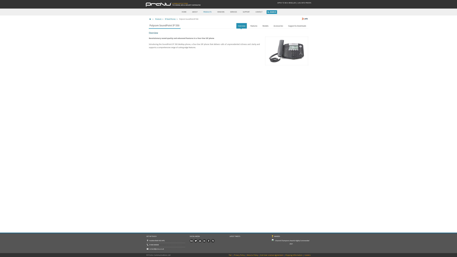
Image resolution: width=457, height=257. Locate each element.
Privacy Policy (239, 255)
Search (273, 12)
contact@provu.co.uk (156, 249)
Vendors (220, 12)
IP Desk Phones (170, 19)
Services (233, 12)
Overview (241, 26)
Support (246, 12)
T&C (230, 255)
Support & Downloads (297, 26)
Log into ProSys (304, 3)
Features (253, 26)
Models (265, 26)
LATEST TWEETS (235, 236)
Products (207, 12)
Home (184, 12)
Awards (277, 236)
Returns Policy (252, 255)
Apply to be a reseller (286, 3)
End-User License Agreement (271, 255)
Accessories (278, 26)
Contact (259, 12)
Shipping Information (294, 255)
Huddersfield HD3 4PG (157, 241)
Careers (307, 255)
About (195, 12)
